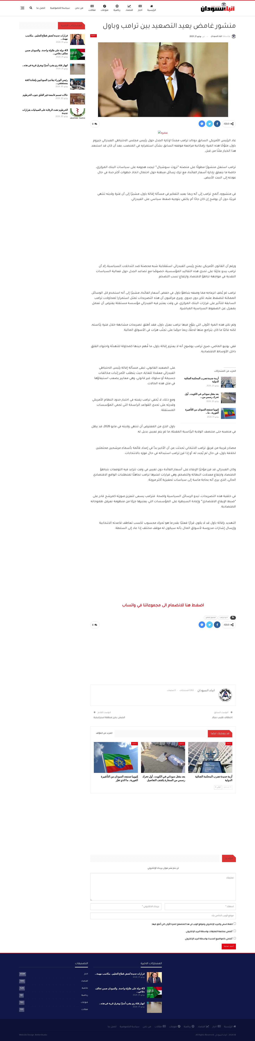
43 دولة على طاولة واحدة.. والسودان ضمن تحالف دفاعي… (46, 52)
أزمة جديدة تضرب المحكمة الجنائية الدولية (201, 380)
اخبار (140, 10)
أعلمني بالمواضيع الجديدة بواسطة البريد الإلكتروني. (208, 939)
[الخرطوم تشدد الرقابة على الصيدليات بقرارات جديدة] (77, 113)
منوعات (104, 10)
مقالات (92, 10)
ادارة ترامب (224, 618)
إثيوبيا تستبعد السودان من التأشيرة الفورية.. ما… (202, 411)
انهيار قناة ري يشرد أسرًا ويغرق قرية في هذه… (45, 65)
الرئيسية (151, 10)
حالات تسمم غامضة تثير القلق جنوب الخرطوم (45, 95)
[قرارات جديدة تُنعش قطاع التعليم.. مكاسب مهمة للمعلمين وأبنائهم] (77, 39)
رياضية (117, 10)
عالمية (93, 36)
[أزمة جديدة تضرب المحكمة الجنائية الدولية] (228, 382)
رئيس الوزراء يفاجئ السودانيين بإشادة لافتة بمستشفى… (46, 81)
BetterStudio (41, 1035)
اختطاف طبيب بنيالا (222, 717)
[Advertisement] (163, 237)
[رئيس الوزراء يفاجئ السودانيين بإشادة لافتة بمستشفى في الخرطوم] (77, 84)
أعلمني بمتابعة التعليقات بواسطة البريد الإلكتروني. (208, 932)
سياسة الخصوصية (60, 8)
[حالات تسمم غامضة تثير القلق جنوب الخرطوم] (77, 98)
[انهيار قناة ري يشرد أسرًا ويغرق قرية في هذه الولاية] (77, 69)
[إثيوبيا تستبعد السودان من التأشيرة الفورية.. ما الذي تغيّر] (228, 413)
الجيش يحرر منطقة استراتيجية (109, 717)
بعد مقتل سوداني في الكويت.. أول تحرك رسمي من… (202, 395)
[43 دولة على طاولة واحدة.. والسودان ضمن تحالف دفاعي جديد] (77, 54)
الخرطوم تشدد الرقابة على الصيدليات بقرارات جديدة (45, 111)
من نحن (79, 8)
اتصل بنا (40, 8)
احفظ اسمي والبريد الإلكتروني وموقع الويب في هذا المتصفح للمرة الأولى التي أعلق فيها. (192, 924)
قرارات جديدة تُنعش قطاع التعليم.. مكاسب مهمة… (46, 37)
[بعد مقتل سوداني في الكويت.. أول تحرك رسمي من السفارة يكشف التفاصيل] (228, 397)
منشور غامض (211, 618)
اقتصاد (129, 10)
